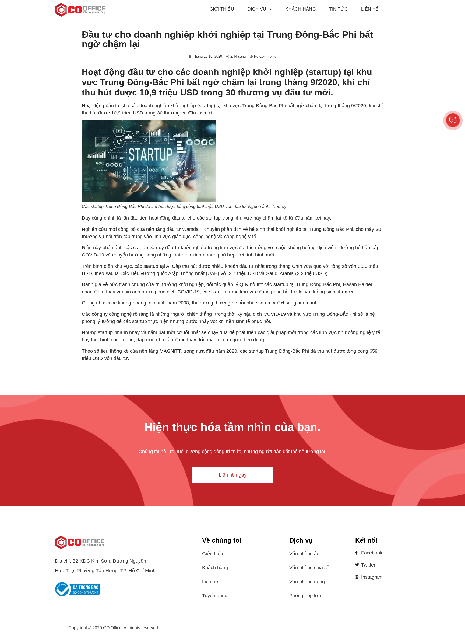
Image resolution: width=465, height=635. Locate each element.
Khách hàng (215, 567)
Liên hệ (210, 581)
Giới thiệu (212, 553)
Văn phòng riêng (307, 581)
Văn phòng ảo (304, 553)
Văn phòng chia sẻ (309, 567)
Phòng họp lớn (305, 595)
